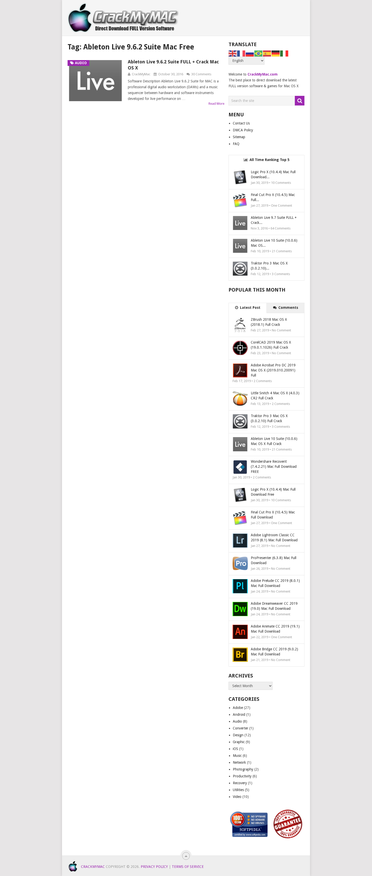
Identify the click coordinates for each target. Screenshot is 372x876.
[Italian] (284, 53)
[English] (233, 53)
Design (238, 735)
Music (237, 756)
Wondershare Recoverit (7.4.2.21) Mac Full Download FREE (274, 466)
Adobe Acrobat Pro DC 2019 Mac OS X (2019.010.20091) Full (273, 370)
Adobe (238, 708)
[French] (241, 53)
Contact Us (241, 123)
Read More (216, 103)
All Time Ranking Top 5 (269, 160)
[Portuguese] (258, 53)
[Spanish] (267, 53)
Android (239, 714)
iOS (235, 749)
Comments (287, 308)
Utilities (238, 790)
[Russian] (250, 53)
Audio (237, 721)
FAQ (236, 144)
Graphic (239, 742)
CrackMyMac (141, 74)
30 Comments (201, 74)
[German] (276, 53)
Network (239, 762)
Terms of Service (188, 867)
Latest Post (249, 308)
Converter (240, 728)
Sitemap (239, 137)
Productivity (242, 776)
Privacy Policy (154, 867)
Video (237, 797)
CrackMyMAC (93, 867)
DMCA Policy (243, 130)
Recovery (240, 783)
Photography (243, 769)
